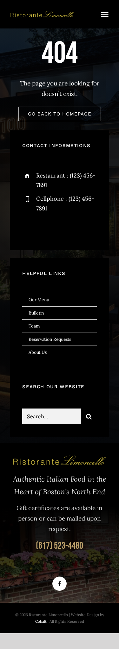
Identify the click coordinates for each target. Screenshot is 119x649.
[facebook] (29, 229)
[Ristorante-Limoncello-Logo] (42, 13)
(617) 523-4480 (59, 546)
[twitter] (47, 229)
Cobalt (41, 621)
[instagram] (64, 229)
